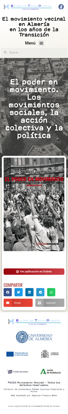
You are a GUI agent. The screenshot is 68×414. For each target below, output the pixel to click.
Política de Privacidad (30, 406)
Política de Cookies (51, 406)
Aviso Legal (13, 406)
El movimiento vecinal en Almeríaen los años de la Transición (34, 27)
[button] (41, 43)
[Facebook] (61, 7)
